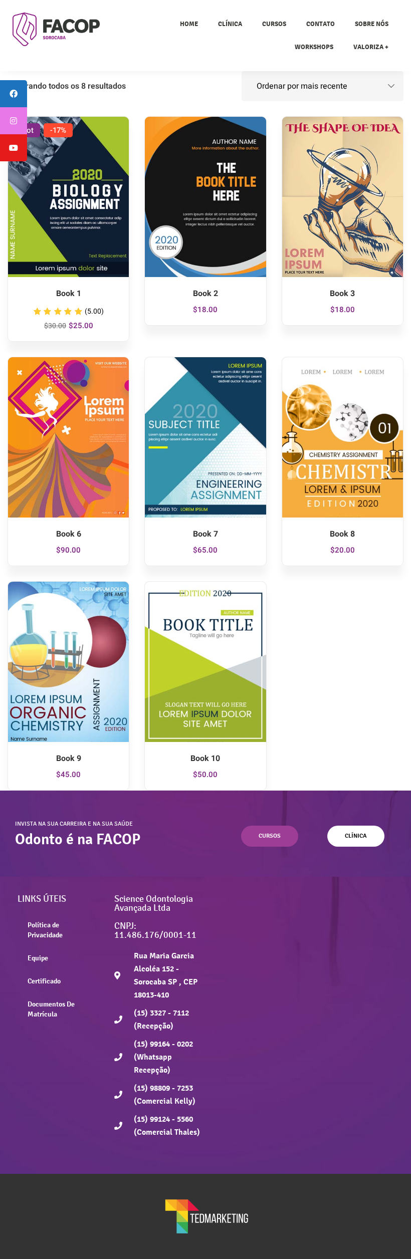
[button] (269, 836)
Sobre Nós (371, 24)
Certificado (44, 980)
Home (189, 24)
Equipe (38, 957)
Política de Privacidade (45, 929)
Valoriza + (370, 47)
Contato (320, 24)
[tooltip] (13, 93)
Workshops (314, 47)
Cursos (274, 24)
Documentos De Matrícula (51, 1009)
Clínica (230, 24)
